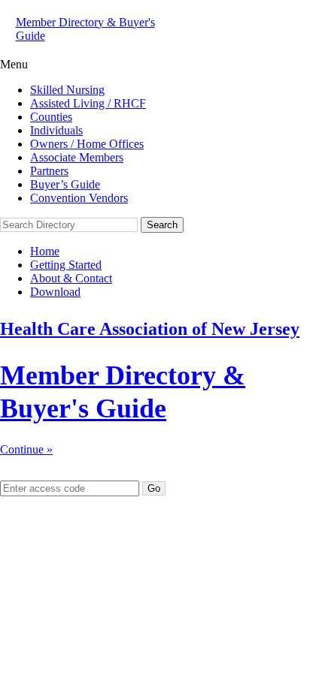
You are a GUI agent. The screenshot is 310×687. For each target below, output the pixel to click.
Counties (51, 116)
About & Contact (71, 278)
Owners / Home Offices (87, 143)
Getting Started (66, 264)
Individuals (56, 130)
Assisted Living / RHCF (88, 103)
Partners (49, 170)
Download (55, 291)
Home (44, 251)
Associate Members (76, 157)
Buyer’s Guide (65, 184)
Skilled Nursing (67, 89)
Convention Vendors (79, 197)
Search (162, 225)
